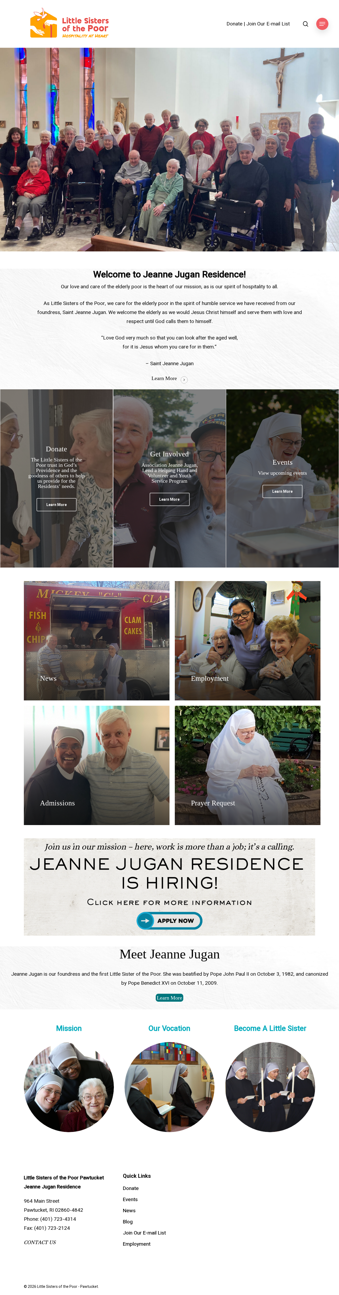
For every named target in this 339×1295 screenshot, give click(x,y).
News (129, 1210)
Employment (136, 1244)
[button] (322, 24)
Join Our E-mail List (268, 24)
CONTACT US (40, 1242)
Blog (128, 1222)
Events (130, 1199)
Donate (234, 24)
